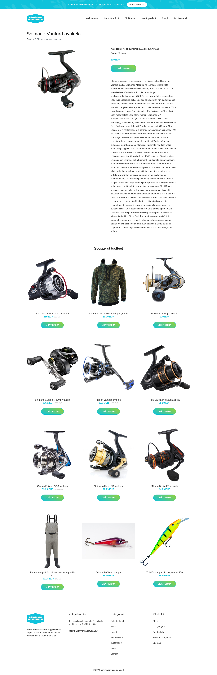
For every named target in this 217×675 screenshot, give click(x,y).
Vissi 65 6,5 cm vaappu (108, 572)
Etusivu (30, 39)
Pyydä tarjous (137, 5)
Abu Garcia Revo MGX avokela (52, 313)
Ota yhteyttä (159, 626)
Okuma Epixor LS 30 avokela (52, 486)
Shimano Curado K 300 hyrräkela (52, 400)
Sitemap (157, 643)
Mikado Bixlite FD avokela (164, 486)
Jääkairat (130, 18)
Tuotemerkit (180, 18)
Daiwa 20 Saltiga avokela (164, 313)
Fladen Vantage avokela (108, 400)
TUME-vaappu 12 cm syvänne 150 (164, 572)
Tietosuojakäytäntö (162, 637)
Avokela (145, 49)
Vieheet (114, 653)
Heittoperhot (148, 18)
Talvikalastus (117, 637)
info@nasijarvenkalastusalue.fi (83, 631)
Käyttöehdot (158, 632)
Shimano (154, 49)
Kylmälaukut (111, 18)
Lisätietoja (123, 68)
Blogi (165, 18)
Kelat (125, 49)
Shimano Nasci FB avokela (108, 486)
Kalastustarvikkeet (120, 621)
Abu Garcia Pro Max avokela (165, 400)
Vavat (113, 648)
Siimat (114, 632)
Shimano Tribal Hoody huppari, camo (108, 313)
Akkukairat (92, 18)
